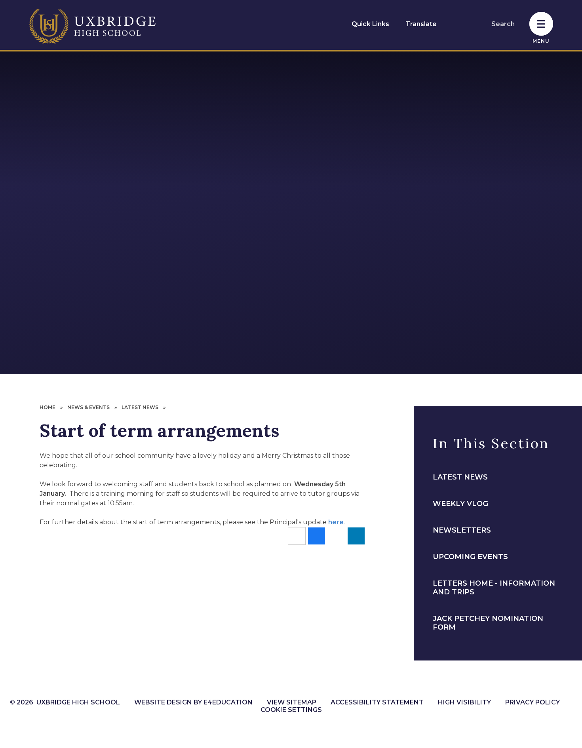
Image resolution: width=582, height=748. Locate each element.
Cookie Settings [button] (291, 710)
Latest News (140, 407)
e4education (228, 702)
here (336, 522)
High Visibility (464, 702)
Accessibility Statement (377, 702)
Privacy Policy (532, 702)
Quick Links (370, 24)
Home (47, 407)
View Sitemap (291, 702)
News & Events (88, 407)
